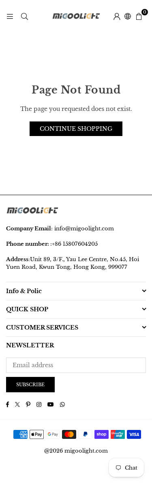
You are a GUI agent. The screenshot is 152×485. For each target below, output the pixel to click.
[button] (138, 16)
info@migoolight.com (84, 228)
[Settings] (116, 16)
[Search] (24, 16)
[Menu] (9, 16)
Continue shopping (76, 128)
